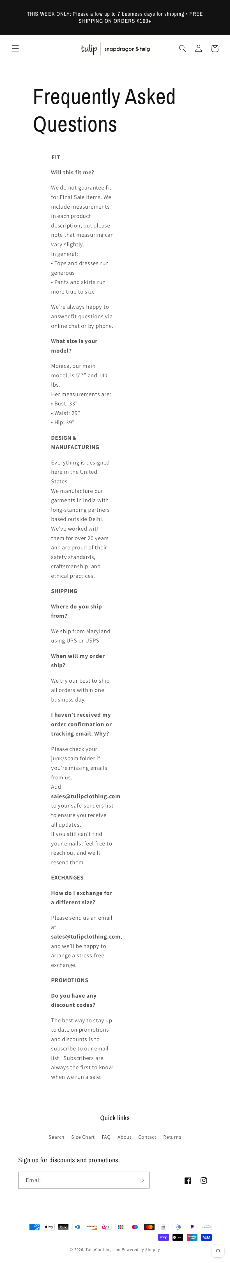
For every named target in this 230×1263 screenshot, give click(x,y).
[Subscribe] (141, 1180)
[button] (15, 48)
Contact (147, 1136)
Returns (172, 1136)
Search (57, 1136)
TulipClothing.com (103, 1249)
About (125, 1136)
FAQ (106, 1136)
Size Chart (83, 1136)
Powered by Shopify (141, 1249)
